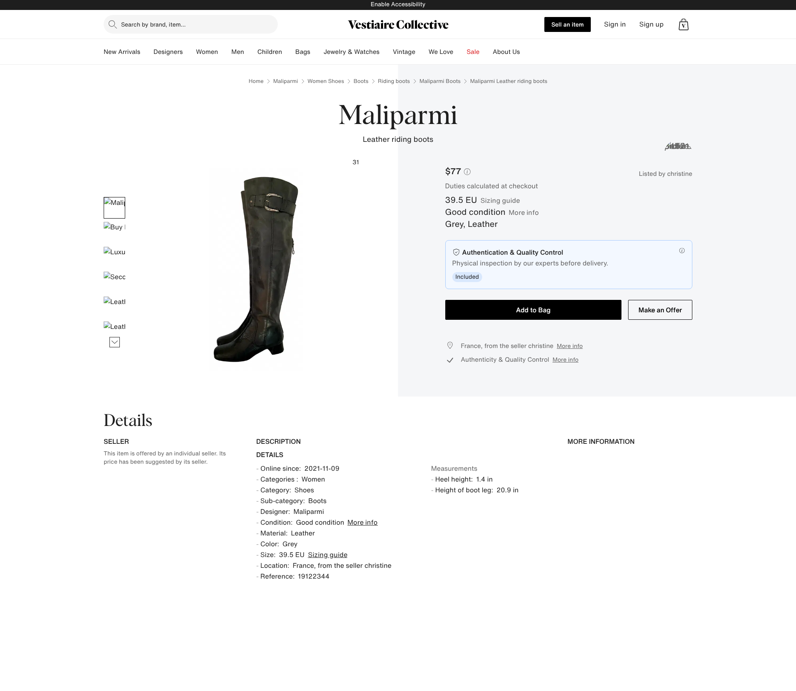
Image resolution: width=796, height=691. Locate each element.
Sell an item (567, 24)
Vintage (404, 51)
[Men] (251, 52)
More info (524, 212)
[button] (683, 24)
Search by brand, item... (153, 24)
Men (237, 51)
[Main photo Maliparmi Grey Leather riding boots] (114, 208)
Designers (168, 51)
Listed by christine (665, 174)
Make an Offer (660, 310)
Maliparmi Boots (440, 81)
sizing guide (500, 200)
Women (207, 51)
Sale (473, 51)
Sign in (615, 24)
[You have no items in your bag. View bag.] (683, 24)
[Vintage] (422, 52)
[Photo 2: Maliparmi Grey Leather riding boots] (114, 232)
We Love (441, 51)
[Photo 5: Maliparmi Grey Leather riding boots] (114, 307)
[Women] (224, 52)
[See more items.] (114, 342)
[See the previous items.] (114, 197)
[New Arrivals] (146, 52)
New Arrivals (122, 51)
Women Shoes (326, 81)
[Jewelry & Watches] (386, 52)
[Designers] (189, 52)
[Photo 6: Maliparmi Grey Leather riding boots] (114, 332)
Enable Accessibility (398, 4)
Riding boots (394, 81)
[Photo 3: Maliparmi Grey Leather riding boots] (114, 257)
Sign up (651, 24)
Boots (361, 81)
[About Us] (526, 52)
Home (256, 81)
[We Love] (460, 52)
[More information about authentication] (682, 250)
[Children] (288, 52)
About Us (506, 51)
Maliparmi (285, 81)
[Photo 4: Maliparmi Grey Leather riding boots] (114, 282)
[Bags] (316, 52)
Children (269, 51)
